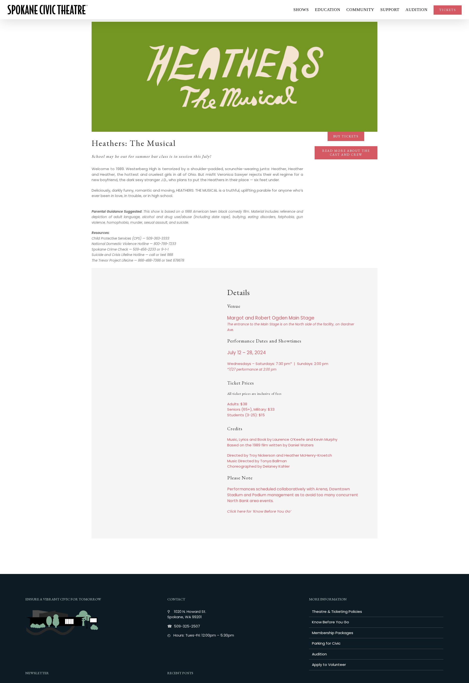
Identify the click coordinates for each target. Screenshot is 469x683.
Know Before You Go (330, 622)
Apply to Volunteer (329, 664)
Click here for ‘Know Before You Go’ (259, 511)
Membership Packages (332, 632)
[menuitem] (304, 9)
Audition (319, 654)
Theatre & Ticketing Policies (337, 611)
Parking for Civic (326, 643)
